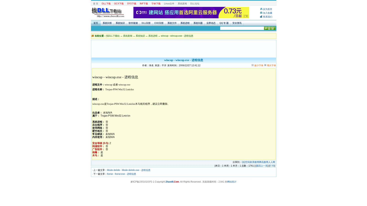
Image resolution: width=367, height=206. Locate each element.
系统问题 (198, 23)
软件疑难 (133, 23)
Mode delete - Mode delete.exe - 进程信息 (128, 170)
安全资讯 (237, 23)
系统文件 (172, 23)
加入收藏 (267, 13)
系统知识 (120, 23)
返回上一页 (262, 165)
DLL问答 (146, 23)
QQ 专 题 (224, 23)
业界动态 (211, 23)
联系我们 (267, 16)
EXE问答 (159, 23)
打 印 (271, 165)
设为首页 (267, 9)
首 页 (95, 3)
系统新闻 (182, 3)
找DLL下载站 (113, 36)
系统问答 (107, 23)
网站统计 (231, 181)
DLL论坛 (194, 3)
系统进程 (185, 23)
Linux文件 (169, 3)
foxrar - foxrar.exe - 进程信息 (121, 174)
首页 (95, 23)
